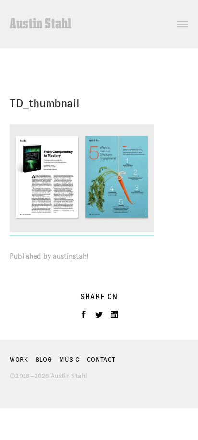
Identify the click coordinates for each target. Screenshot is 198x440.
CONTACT (101, 359)
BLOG (44, 359)
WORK (19, 359)
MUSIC (69, 359)
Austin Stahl (40, 24)
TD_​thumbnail (44, 103)
